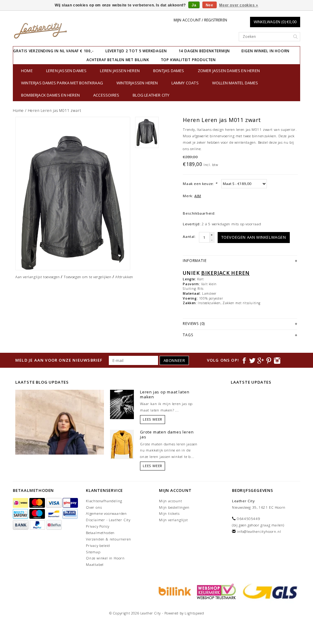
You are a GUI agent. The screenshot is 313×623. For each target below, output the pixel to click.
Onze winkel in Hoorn (105, 558)
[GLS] (268, 591)
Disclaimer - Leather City (108, 520)
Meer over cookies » (238, 5)
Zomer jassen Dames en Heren (229, 70)
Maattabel (95, 564)
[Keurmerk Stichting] (215, 591)
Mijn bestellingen (174, 507)
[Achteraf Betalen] (174, 591)
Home (27, 70)
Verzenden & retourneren (108, 539)
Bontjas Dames (168, 70)
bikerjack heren (225, 272)
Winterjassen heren (137, 83)
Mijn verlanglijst (173, 520)
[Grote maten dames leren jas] (122, 444)
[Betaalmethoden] (21, 503)
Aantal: (189, 236)
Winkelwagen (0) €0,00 (275, 21)
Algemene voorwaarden (106, 513)
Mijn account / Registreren (200, 20)
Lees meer (152, 419)
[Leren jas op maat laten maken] (122, 404)
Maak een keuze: (200, 183)
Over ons (94, 507)
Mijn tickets (169, 513)
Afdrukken (124, 277)
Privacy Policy (97, 526)
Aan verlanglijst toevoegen (37, 277)
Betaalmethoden (100, 532)
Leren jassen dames (66, 70)
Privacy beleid (98, 545)
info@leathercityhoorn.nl (259, 531)
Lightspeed (194, 613)
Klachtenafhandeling (104, 501)
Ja (194, 5)
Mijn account (170, 501)
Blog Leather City (151, 95)
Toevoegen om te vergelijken (87, 277)
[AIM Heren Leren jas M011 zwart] (73, 193)
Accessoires (106, 95)
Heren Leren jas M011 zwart (54, 110)
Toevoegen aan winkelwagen (253, 237)
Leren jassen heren (120, 70)
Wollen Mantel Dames (235, 83)
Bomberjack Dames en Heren (50, 95)
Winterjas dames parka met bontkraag (62, 83)
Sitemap (93, 552)
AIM (197, 196)
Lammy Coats (185, 83)
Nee (209, 5)
